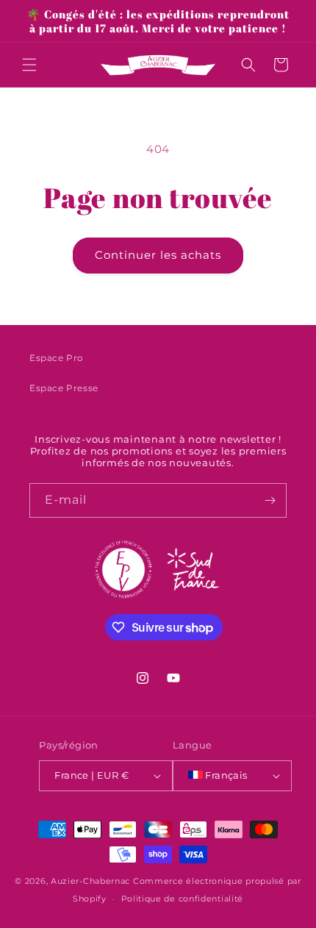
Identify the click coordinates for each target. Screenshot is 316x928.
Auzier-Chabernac (90, 881)
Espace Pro (56, 357)
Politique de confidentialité (182, 898)
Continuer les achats (158, 255)
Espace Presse (63, 387)
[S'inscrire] (270, 500)
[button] (29, 65)
